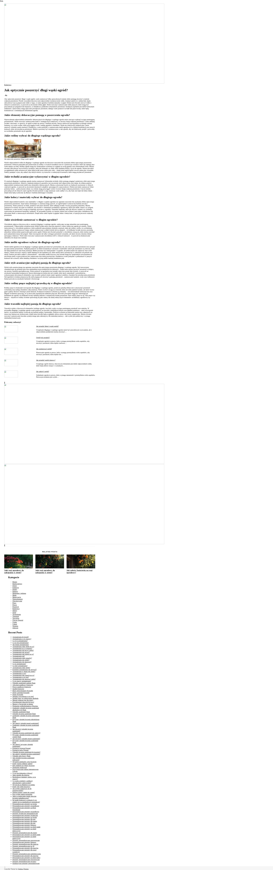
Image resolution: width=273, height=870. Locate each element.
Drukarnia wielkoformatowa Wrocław (25, 706)
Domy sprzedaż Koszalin (20, 693)
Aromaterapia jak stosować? (21, 662)
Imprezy (15, 591)
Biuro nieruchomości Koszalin (22, 691)
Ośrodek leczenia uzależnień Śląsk (24, 714)
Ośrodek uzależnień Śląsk (21, 712)
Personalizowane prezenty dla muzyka (25, 848)
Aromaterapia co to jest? (20, 677)
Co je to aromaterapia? (20, 641)
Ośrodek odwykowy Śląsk (21, 756)
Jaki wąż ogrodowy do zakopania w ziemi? (14, 571)
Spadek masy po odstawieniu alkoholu (25, 698)
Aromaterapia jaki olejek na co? (23, 654)
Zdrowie (15, 628)
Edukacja (15, 588)
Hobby (14, 589)
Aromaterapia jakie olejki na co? (23, 646)
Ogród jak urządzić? (43, 338)
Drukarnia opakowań (19, 767)
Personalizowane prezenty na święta (24, 804)
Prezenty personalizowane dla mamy (24, 833)
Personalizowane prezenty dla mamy (24, 821)
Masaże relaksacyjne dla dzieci (22, 700)
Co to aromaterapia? (19, 664)
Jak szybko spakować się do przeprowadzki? (21, 789)
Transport (15, 616)
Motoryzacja (16, 597)
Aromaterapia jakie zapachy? (22, 658)
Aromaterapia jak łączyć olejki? (23, 650)
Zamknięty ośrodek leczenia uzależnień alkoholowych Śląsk (25, 709)
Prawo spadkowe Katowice (21, 687)
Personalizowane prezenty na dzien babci (26, 858)
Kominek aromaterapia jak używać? (24, 670)
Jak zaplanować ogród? (44, 349)
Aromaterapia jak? (18, 656)
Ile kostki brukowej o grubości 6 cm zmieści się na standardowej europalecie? (26, 801)
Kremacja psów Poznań (20, 750)
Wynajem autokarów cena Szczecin (24, 762)
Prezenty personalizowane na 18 (23, 846)
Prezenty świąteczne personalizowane (25, 813)
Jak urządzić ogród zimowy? (45, 360)
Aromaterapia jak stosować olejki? (24, 679)
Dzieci (14, 586)
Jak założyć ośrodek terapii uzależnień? (25, 723)
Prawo (14, 605)
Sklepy (14, 611)
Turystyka (15, 618)
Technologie (16, 614)
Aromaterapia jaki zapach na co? (23, 675)
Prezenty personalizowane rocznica (24, 861)
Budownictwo (17, 584)
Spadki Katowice (18, 689)
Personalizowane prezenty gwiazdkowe (25, 806)
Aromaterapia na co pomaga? (22, 648)
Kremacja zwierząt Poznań (21, 748)
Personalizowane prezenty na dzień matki (26, 827)
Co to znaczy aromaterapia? (21, 681)
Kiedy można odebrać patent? (22, 764)
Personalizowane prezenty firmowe (24, 825)
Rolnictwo (7, 85)
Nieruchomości (17, 599)
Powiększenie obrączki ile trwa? (23, 702)
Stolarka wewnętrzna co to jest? (23, 696)
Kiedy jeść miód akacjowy (21, 787)
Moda (14, 595)
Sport (14, 612)
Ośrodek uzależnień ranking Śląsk (23, 683)
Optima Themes (23, 869)
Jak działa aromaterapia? (20, 645)
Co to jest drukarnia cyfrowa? (22, 773)
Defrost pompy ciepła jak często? (23, 792)
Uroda (14, 622)
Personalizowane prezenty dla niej (23, 819)
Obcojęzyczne (17, 601)
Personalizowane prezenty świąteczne (25, 815)
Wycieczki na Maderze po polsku (23, 785)
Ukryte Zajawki (17, 620)
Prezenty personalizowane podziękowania (26, 854)
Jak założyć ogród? (42, 371)
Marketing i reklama (19, 593)
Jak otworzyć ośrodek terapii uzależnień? (26, 739)
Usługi (14, 624)
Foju (1, 1)
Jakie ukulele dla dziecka (20, 775)
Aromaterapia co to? (19, 673)
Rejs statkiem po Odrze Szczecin (23, 765)
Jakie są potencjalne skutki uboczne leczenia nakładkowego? (24, 797)
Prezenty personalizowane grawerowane (26, 840)
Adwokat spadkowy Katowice (22, 685)
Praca (14, 603)
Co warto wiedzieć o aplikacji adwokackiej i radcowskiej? (22, 782)
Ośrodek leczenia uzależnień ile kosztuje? (26, 752)
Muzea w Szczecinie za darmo (22, 704)
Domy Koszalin (17, 694)
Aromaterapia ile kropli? (20, 637)
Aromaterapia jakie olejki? (21, 668)
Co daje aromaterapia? (20, 666)
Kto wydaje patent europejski (22, 794)
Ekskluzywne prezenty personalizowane (26, 863)
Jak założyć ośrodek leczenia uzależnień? (26, 754)
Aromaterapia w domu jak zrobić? (23, 671)
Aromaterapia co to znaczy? (21, 639)
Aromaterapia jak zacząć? (21, 652)
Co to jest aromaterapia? (20, 643)
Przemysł (15, 607)
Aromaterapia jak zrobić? (20, 660)
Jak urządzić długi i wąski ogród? (47, 326)
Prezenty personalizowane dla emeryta (25, 844)
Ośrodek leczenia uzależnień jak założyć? (26, 733)
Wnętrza (15, 626)
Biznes (14, 582)
